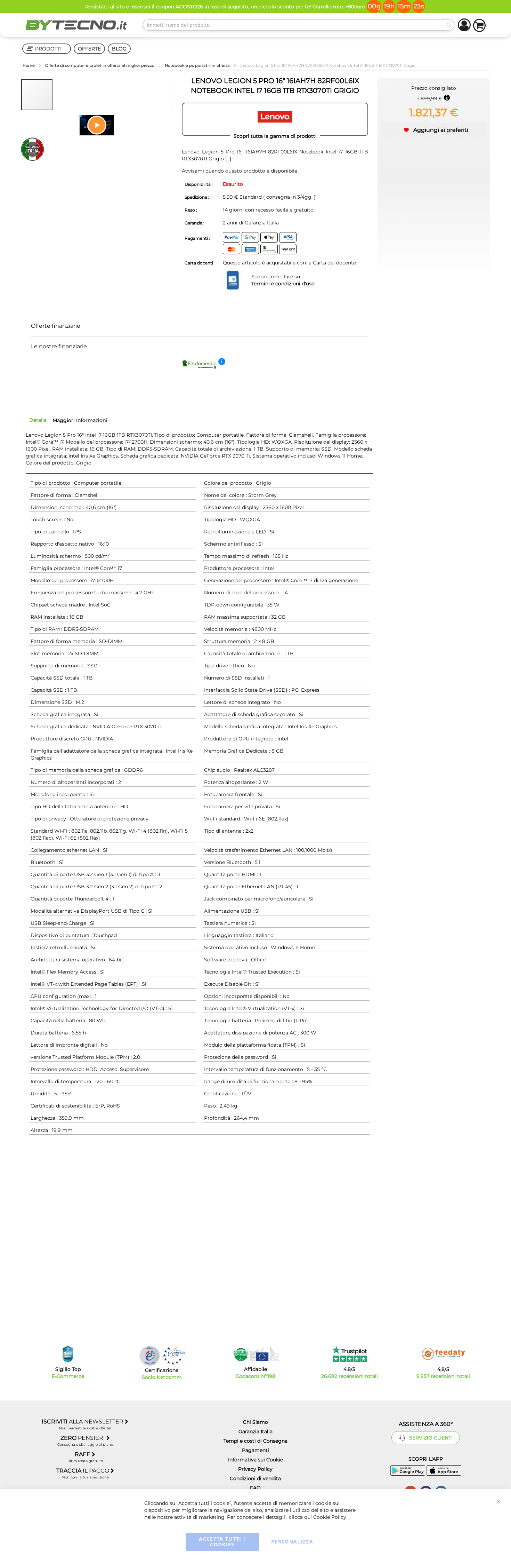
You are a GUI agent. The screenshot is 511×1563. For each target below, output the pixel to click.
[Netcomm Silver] (149, 1356)
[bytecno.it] (76, 25)
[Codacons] (255, 1354)
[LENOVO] (275, 119)
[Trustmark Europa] (174, 1356)
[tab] (38, 420)
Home (29, 65)
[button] (68, 94)
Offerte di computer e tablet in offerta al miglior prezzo (100, 65)
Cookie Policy (329, 1517)
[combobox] (298, 25)
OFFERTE (89, 49)
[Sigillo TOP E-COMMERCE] (68, 1354)
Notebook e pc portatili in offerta (198, 65)
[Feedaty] (443, 1354)
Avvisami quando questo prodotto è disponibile (239, 171)
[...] (227, 159)
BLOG (119, 49)
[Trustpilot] (349, 1354)
